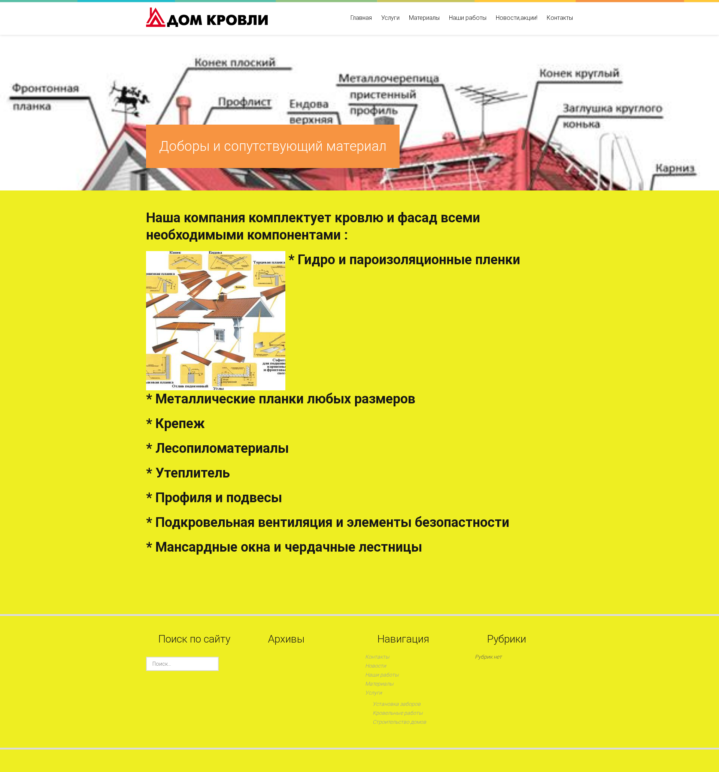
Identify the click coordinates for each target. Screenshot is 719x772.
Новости (375, 666)
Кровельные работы (398, 713)
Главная (361, 17)
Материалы (424, 17)
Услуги (390, 17)
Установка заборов (397, 704)
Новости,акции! (516, 17)
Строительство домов (399, 722)
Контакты (560, 17)
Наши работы (467, 17)
